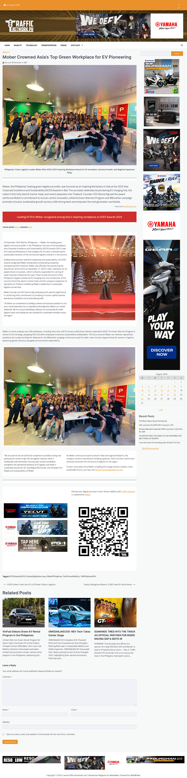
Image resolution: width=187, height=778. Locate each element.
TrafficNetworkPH (88, 576)
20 (162, 394)
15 (175, 390)
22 (175, 394)
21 (168, 394)
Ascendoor (114, 775)
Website (6, 722)
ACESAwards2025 (17, 576)
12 (155, 390)
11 (149, 390)
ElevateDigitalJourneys (36, 576)
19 (155, 394)
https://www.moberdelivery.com (109, 469)
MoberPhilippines (54, 576)
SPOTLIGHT (75, 45)
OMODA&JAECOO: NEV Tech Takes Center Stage (69, 633)
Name (6, 709)
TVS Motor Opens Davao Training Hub (153, 421)
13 (162, 390)
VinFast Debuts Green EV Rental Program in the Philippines (21, 633)
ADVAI (30, 227)
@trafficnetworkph (150, 448)
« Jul (161, 409)
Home (7, 45)
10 (142, 390)
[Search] (182, 45)
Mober (87, 494)
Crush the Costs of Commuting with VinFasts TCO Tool (159, 442)
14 (168, 390)
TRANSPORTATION (48, 45)
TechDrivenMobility (71, 576)
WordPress (135, 775)
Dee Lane (8, 62)
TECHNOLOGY (31, 45)
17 (142, 394)
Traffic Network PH (130, 206)
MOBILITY (18, 45)
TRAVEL (63, 45)
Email (74, 709)
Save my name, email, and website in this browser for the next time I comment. (40, 734)
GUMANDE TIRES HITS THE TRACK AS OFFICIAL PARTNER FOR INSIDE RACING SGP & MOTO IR (114, 635)
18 (149, 394)
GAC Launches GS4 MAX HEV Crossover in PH (156, 425)
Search (177, 53)
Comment (7, 676)
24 (142, 398)
